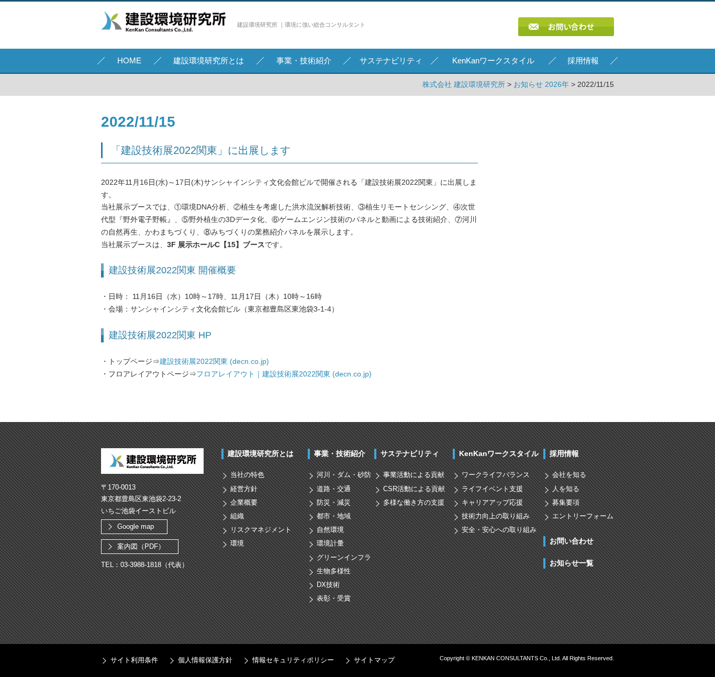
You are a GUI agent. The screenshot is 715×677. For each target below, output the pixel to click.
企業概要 (244, 502)
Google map (135, 526)
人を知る (565, 489)
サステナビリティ (410, 453)
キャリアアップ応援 (492, 502)
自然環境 (330, 530)
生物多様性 (334, 571)
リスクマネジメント (261, 530)
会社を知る (569, 475)
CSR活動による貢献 (414, 489)
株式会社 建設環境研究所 (463, 84)
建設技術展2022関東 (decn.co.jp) (214, 361)
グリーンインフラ (344, 557)
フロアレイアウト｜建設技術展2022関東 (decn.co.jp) (284, 374)
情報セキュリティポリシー (293, 660)
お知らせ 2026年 (541, 84)
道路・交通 (334, 489)
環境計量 (330, 543)
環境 (237, 543)
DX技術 (328, 585)
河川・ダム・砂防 (344, 475)
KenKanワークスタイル (499, 453)
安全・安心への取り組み (499, 530)
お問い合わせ (572, 541)
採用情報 (564, 453)
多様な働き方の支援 (413, 502)
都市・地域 (334, 516)
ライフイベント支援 (492, 489)
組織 (237, 516)
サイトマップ (374, 660)
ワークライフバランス (496, 475)
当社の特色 (247, 475)
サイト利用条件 (134, 660)
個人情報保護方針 (205, 660)
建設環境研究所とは (261, 453)
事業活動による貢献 (413, 475)
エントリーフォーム (582, 516)
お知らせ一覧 (572, 563)
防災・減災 (334, 502)
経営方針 (244, 489)
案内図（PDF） (141, 546)
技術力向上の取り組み (496, 516)
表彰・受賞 (334, 598)
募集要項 (565, 502)
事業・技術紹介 (339, 453)
